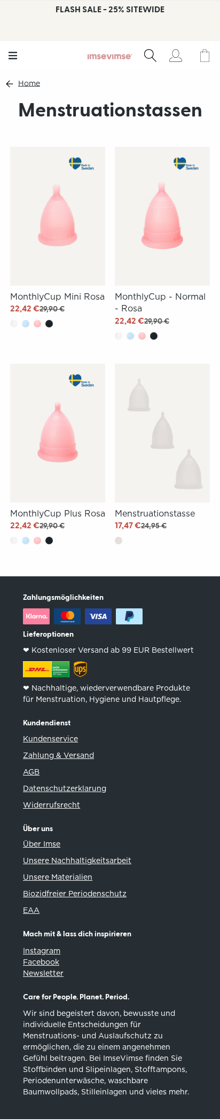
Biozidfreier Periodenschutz (75, 893)
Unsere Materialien (57, 877)
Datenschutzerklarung (64, 788)
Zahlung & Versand (58, 755)
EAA (31, 910)
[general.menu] (13, 55)
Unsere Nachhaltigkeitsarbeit (77, 860)
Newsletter (43, 973)
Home (29, 84)
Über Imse (41, 844)
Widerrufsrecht (51, 805)
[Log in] (175, 55)
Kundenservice (50, 738)
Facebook (41, 962)
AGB (31, 772)
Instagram (41, 950)
